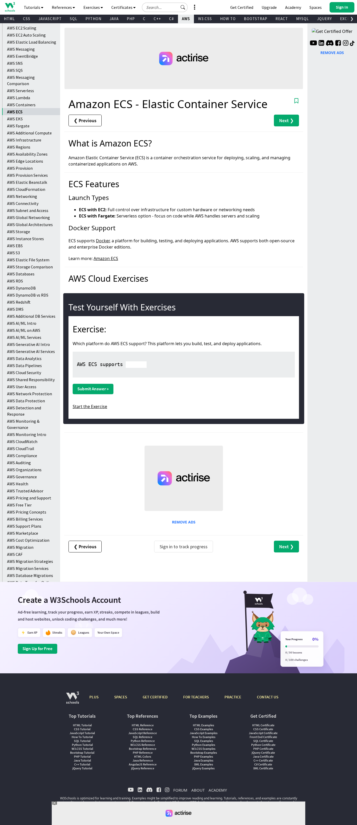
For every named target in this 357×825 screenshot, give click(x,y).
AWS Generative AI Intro (28, 344)
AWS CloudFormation (26, 189)
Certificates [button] (122, 7)
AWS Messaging (21, 49)
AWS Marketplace (22, 533)
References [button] (62, 7)
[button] (183, 7)
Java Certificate (263, 756)
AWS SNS (15, 63)
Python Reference (143, 741)
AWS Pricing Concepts (26, 512)
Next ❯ (286, 120)
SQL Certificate (263, 741)
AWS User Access (21, 386)
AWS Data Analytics (24, 358)
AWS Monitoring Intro (26, 434)
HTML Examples (203, 725)
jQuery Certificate (263, 753)
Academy (293, 7)
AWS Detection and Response (24, 411)
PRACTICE (232, 696)
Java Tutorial (82, 760)
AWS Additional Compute (29, 132)
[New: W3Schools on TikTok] (352, 43)
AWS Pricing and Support (29, 497)
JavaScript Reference (142, 733)
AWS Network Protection (29, 393)
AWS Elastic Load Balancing (31, 42)
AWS (186, 18)
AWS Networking (22, 196)
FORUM (180, 790)
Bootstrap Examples (203, 753)
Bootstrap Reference (142, 749)
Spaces (315, 7)
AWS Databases (20, 273)
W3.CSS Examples (203, 749)
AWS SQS (15, 70)
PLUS (94, 696)
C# (171, 18)
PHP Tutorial (82, 756)
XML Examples (203, 764)
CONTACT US (267, 696)
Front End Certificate (263, 737)
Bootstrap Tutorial (82, 753)
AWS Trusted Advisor (25, 490)
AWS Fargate (18, 125)
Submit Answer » (93, 389)
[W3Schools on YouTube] (313, 43)
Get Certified (241, 7)
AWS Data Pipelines (24, 365)
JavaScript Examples (203, 733)
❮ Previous (85, 120)
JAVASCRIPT (50, 18)
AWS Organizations (24, 469)
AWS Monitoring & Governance (23, 424)
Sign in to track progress (184, 547)
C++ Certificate (263, 760)
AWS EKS (15, 118)
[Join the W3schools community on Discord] (330, 43)
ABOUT (198, 790)
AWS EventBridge (22, 56)
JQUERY (324, 18)
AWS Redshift (19, 302)
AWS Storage (18, 231)
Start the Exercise (90, 406)
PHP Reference (143, 753)
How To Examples (203, 737)
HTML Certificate (263, 725)
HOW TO (228, 18)
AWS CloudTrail (20, 448)
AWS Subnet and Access (27, 210)
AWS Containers (21, 104)
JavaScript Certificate (263, 733)
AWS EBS (15, 245)
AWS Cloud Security (24, 372)
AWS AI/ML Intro (21, 323)
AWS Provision (20, 168)
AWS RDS (15, 281)
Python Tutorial (82, 745)
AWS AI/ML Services (24, 337)
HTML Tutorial (82, 725)
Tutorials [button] (32, 7)
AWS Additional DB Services (31, 316)
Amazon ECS (106, 258)
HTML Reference (143, 725)
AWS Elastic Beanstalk (27, 182)
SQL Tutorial (82, 741)
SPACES (120, 696)
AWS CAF (14, 554)
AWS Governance (22, 476)
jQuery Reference (142, 768)
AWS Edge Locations (25, 161)
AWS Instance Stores (25, 238)
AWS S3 (13, 252)
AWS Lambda (18, 97)
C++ (157, 18)
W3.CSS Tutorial (82, 749)
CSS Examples (203, 729)
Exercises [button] (92, 7)
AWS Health (17, 483)
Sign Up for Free (37, 648)
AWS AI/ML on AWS (23, 330)
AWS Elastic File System (28, 259)
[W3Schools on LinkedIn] (321, 43)
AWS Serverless (20, 90)
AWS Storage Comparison (30, 266)
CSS (26, 18)
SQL (73, 18)
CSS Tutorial (82, 729)
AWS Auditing (19, 462)
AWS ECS (14, 111)
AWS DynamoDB (21, 288)
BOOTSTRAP (255, 18)
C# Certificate (263, 764)
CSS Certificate (263, 729)
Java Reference (143, 760)
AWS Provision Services (27, 175)
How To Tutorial (82, 737)
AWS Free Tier (19, 505)
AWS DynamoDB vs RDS (27, 295)
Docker (103, 241)
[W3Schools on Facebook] (338, 43)
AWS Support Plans (24, 526)
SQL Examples (203, 741)
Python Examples (203, 745)
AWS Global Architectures (30, 224)
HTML (9, 18)
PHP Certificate (263, 749)
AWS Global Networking (28, 217)
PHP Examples (203, 756)
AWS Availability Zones (27, 154)
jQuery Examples (203, 768)
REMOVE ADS (183, 522)
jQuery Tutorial (82, 768)
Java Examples (203, 760)
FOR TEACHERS (196, 696)
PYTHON (93, 18)
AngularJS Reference (143, 764)
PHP (131, 18)
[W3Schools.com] (72, 700)
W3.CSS (205, 18)
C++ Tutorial (82, 764)
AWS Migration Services (28, 568)
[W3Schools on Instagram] (345, 43)
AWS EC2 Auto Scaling (26, 35)
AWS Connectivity (22, 203)
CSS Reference (142, 729)
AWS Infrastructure (24, 140)
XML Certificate (263, 768)
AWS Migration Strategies (30, 561)
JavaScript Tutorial (82, 733)
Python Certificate (263, 745)
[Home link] (10, 7)
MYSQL (302, 18)
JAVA (114, 18)
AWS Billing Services (25, 519)
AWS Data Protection (26, 400)
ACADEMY (218, 790)
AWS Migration (20, 547)
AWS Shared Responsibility (31, 379)
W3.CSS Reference (142, 745)
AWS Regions (18, 147)
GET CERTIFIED (155, 696)
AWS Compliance (22, 455)
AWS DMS (15, 309)
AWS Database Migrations (30, 575)
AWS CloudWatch (22, 441)
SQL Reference (142, 737)
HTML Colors (142, 756)
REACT (281, 18)
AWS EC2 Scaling (21, 28)
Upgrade (269, 7)
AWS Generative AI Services (31, 351)
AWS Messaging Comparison (21, 80)
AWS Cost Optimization (28, 540)
